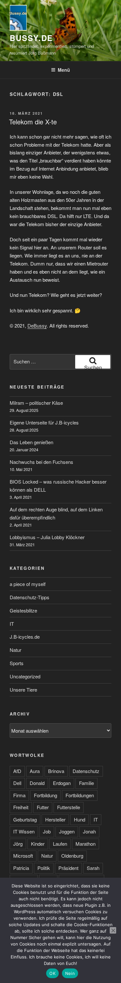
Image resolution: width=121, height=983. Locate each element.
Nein (70, 973)
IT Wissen (24, 831)
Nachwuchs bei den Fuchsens (41, 461)
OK (52, 973)
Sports (17, 663)
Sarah (93, 867)
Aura (35, 771)
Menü (64, 70)
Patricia (21, 867)
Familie (86, 782)
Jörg (18, 843)
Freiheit (20, 807)
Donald (37, 782)
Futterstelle (68, 807)
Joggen (67, 831)
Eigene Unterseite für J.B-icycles (44, 422)
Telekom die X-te (33, 121)
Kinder (38, 843)
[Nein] (113, 930)
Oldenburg (72, 855)
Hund (79, 819)
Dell (17, 782)
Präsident (68, 867)
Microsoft (23, 855)
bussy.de (31, 37)
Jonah (89, 831)
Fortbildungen (80, 795)
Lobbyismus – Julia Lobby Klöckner (47, 537)
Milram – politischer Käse (36, 402)
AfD (17, 771)
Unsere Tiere (23, 689)
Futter (43, 807)
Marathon (86, 843)
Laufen (60, 843)
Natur (15, 649)
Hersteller (55, 819)
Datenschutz (86, 771)
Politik (43, 867)
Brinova (56, 771)
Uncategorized (25, 676)
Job (47, 831)
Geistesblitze (23, 610)
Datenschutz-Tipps (29, 597)
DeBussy (37, 325)
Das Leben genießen (31, 442)
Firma (19, 795)
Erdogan (62, 782)
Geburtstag (25, 819)
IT (12, 623)
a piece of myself (27, 583)
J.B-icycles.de (25, 636)
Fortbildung (45, 795)
